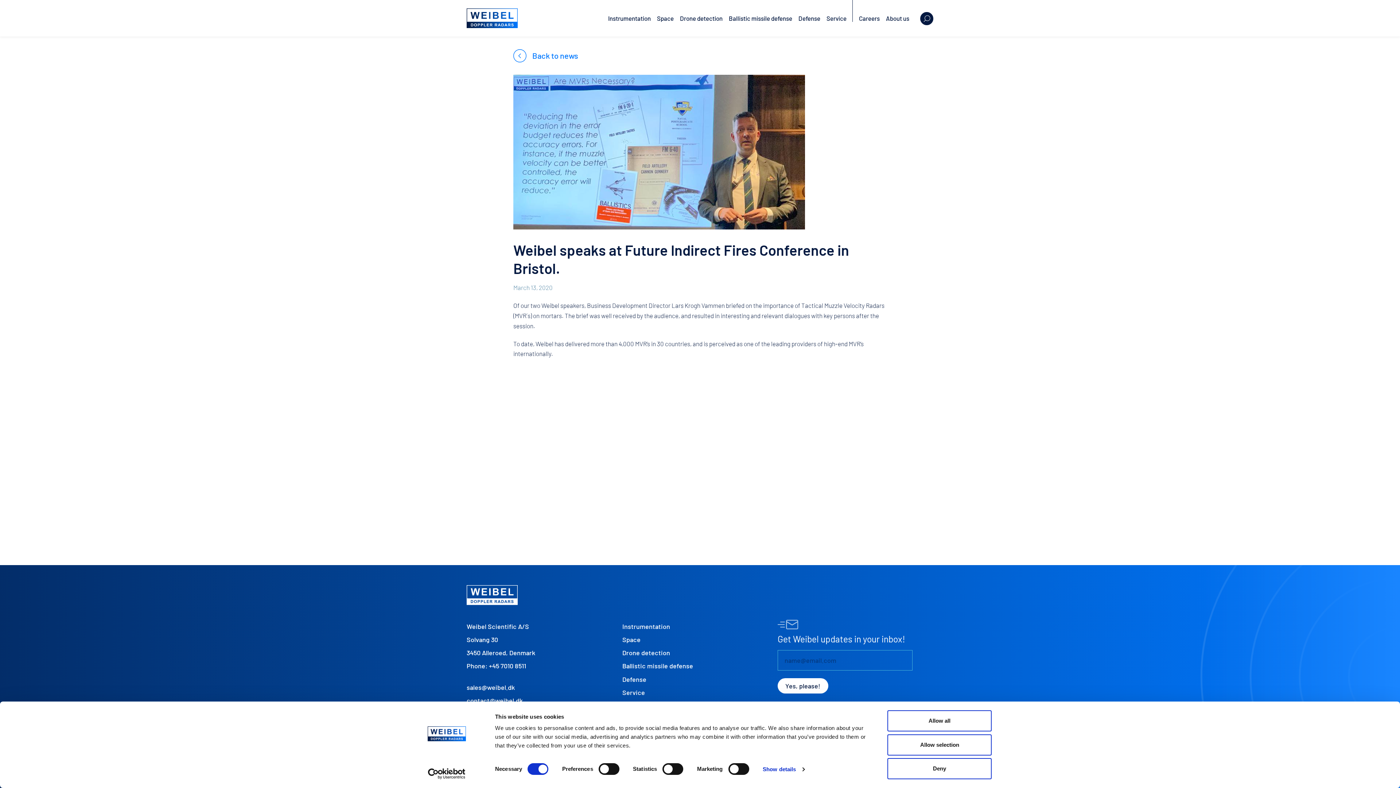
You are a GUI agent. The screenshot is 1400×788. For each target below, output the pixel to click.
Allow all (939, 721)
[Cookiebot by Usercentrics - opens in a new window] (447, 773)
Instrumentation (629, 18)
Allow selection (939, 745)
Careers (869, 18)
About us (897, 18)
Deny (939, 768)
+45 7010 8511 (507, 666)
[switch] (609, 769)
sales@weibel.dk (491, 687)
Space (665, 18)
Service (837, 18)
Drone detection (701, 18)
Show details (779, 769)
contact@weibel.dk (495, 700)
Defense (809, 18)
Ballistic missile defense (760, 18)
